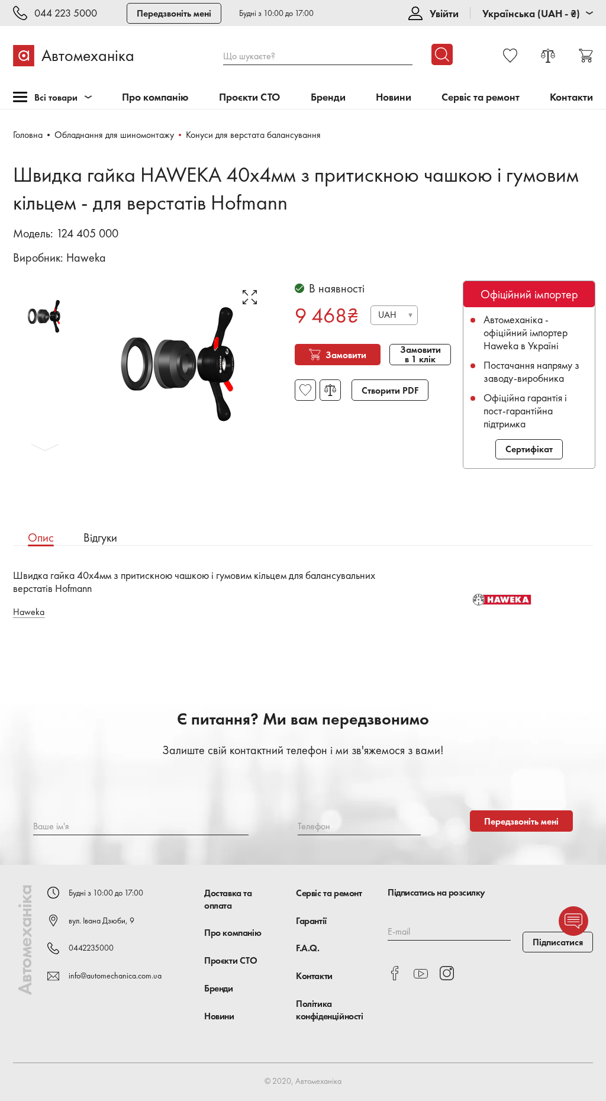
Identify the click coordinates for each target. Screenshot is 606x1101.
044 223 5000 (65, 13)
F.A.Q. (308, 948)
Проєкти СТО (249, 97)
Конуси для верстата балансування (253, 134)
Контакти (571, 97)
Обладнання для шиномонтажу (114, 134)
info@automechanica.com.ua (115, 975)
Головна (28, 134)
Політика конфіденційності (329, 1009)
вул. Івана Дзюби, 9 (101, 920)
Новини (393, 97)
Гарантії (311, 921)
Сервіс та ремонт (480, 97)
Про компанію (155, 97)
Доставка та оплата (228, 899)
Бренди (328, 97)
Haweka (86, 257)
